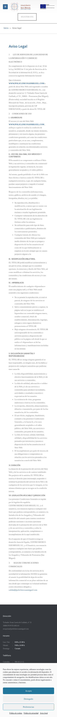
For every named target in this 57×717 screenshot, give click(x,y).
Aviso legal (44, 713)
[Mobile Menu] (5, 6)
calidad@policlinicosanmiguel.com (23, 590)
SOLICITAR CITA (27, 17)
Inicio (6, 28)
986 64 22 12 (19, 662)
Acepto (28, 691)
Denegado (28, 699)
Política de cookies (15, 713)
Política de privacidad (31, 713)
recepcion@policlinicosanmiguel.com (16, 629)
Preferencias (28, 707)
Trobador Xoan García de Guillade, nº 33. (17, 622)
